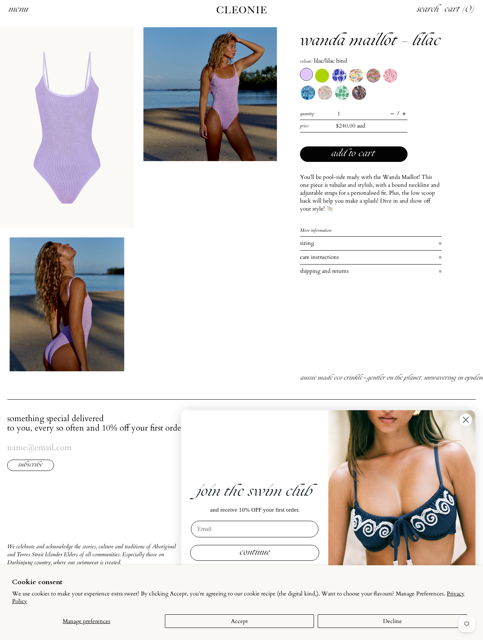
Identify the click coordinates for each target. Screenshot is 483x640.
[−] (392, 113)
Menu (18, 10)
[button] (67, 127)
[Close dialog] (465, 419)
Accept (239, 621)
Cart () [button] (460, 10)
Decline (392, 621)
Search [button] (428, 10)
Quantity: (307, 114)
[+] (404, 113)
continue (255, 553)
